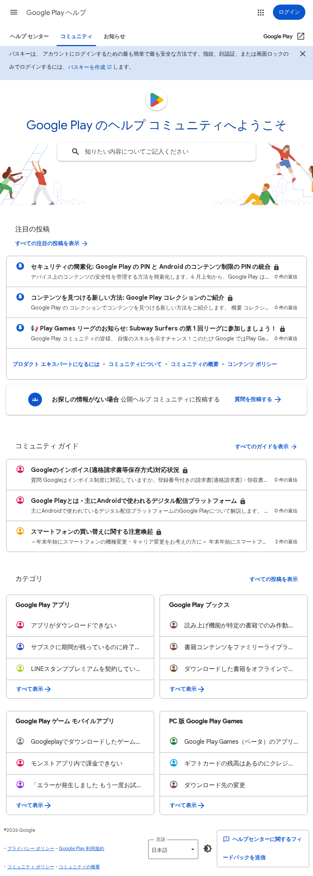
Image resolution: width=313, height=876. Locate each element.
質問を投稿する (254, 399)
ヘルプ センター (29, 36)
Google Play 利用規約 (81, 848)
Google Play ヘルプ (56, 12)
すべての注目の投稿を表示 (47, 243)
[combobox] (156, 152)
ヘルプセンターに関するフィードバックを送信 (262, 848)
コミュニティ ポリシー (30, 867)
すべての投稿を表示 (274, 579)
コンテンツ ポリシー (252, 364)
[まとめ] (302, 55)
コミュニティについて (135, 364)
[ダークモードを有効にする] (207, 848)
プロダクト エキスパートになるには (56, 364)
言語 (160, 839)
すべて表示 (29, 689)
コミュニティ (76, 36)
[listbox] (173, 849)
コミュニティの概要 (195, 364)
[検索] (75, 152)
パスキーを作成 (86, 67)
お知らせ (114, 36)
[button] (14, 12)
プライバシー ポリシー (30, 848)
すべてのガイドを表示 (262, 446)
